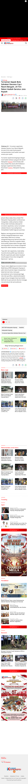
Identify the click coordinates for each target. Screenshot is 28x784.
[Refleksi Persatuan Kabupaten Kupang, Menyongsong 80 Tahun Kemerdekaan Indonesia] (5, 510)
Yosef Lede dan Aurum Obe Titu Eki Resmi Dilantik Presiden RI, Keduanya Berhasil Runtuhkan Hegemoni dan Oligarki (18, 524)
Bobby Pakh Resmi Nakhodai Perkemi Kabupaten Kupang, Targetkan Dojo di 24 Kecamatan (6, 381)
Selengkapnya (13, 530)
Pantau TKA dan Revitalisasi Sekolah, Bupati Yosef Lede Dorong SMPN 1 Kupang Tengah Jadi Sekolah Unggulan (18, 613)
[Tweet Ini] (16, 98)
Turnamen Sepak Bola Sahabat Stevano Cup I (14, 333)
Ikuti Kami (14, 348)
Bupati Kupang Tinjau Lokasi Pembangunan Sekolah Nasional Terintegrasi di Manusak (12, 601)
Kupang (10, 162)
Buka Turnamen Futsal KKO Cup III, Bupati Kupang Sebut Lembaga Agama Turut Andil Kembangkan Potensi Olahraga (7, 396)
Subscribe (22, 348)
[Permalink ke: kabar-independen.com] (2, 94)
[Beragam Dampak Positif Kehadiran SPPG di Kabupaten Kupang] (14, 642)
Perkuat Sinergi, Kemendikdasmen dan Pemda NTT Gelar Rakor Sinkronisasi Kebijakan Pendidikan (18, 606)
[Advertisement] (14, 18)
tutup (3, 762)
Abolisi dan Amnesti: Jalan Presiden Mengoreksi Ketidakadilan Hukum (17, 516)
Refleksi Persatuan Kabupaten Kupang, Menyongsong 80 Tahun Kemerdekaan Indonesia (18, 509)
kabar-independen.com (9, 94)
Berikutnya (5, 285)
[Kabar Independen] (8, 43)
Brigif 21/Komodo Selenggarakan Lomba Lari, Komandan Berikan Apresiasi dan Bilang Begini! (6, 410)
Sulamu (10, 168)
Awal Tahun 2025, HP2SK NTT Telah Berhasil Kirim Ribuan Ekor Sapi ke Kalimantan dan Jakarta (6, 664)
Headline (21, 327)
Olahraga (5, 80)
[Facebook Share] (13, 98)
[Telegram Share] (22, 98)
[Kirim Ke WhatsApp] (25, 98)
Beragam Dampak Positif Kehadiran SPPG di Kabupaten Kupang (12, 651)
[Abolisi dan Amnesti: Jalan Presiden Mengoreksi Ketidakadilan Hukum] (5, 517)
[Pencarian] (26, 43)
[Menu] (2, 43)
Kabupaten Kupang (7, 330)
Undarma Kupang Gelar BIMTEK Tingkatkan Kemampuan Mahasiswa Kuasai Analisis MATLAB (18, 620)
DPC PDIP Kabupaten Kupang (9, 327)
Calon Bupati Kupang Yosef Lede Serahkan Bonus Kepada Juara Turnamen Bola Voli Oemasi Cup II (20, 410)
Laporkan (5, 348)
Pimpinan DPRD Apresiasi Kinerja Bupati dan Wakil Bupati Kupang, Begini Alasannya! (20, 381)
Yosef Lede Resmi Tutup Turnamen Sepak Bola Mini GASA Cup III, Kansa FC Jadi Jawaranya (20, 396)
